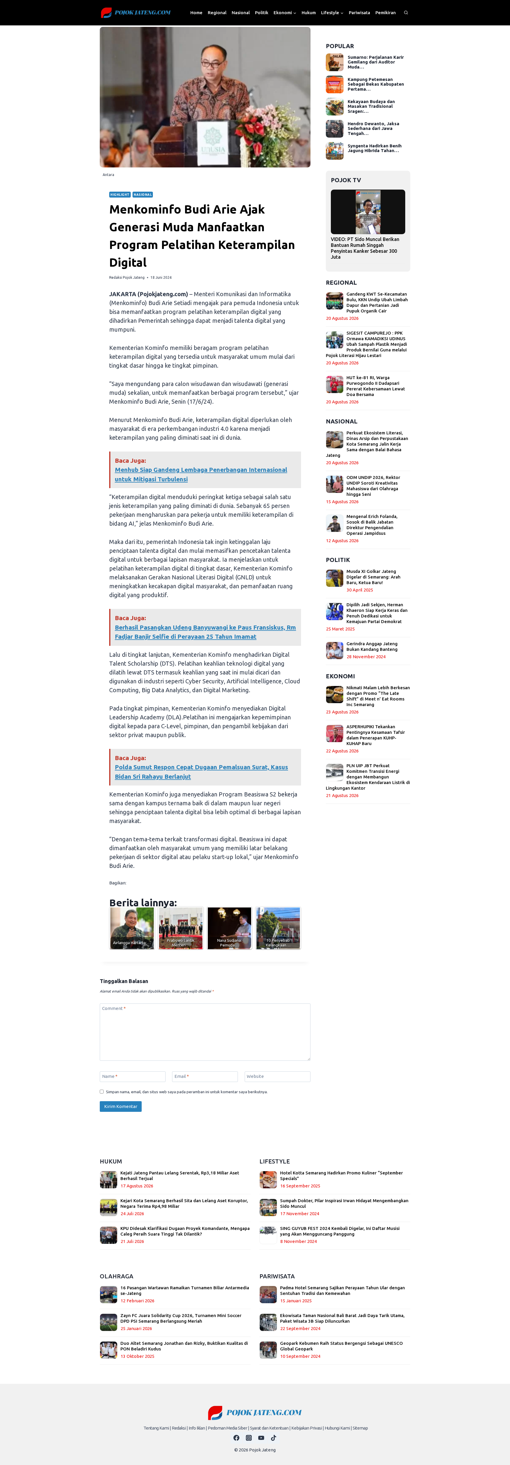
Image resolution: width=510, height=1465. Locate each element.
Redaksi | (180, 1427)
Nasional (241, 12)
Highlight (120, 194)
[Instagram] (249, 1438)
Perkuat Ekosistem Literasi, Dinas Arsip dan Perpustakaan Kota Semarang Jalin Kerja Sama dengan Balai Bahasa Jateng (367, 444)
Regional (217, 12)
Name (109, 1076)
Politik (261, 12)
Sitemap (360, 1427)
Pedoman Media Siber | (228, 1427)
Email (181, 1076)
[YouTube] (261, 1438)
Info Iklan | (198, 1427)
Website (255, 1076)
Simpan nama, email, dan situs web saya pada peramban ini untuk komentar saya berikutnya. (187, 1091)
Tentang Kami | (157, 1427)
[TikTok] (273, 1438)
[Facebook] (236, 1438)
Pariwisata (359, 12)
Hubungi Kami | (338, 1427)
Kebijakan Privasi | (307, 1427)
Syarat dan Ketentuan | (270, 1427)
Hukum (309, 12)
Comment (114, 1008)
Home (196, 12)
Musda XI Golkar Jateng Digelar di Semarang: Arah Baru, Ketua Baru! (373, 577)
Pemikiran (385, 12)
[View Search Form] (405, 12)
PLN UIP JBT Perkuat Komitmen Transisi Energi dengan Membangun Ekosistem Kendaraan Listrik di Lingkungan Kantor (368, 777)
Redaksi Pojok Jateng (127, 277)
